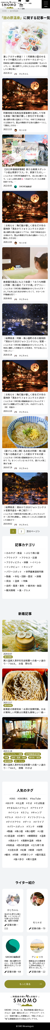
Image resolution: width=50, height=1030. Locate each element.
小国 (41, 831)
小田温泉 (10, 835)
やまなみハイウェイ (18, 807)
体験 (40, 826)
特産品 (11, 845)
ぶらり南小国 (32, 553)
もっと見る (25, 984)
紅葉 (24, 849)
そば (30, 803)
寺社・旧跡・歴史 (23, 576)
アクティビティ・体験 (17, 562)
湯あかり (14, 840)
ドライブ (39, 821)
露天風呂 (41, 854)
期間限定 (33, 835)
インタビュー (13, 566)
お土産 (20, 803)
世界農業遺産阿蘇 (34, 571)
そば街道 (40, 803)
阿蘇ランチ (27, 854)
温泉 (17, 581)
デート (28, 821)
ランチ (31, 826)
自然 (40, 849)
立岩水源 (13, 849)
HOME (4, 11)
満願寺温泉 (27, 840)
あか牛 (10, 803)
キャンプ (28, 566)
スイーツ (21, 817)
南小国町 (30, 831)
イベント (36, 562)
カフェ (25, 812)
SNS (13, 798)
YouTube (36, 798)
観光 (8, 854)
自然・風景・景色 (15, 585)
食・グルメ (24, 590)
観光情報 (10, 590)
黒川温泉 (32, 859)
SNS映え (23, 798)
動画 (8, 576)
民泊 (8, 581)
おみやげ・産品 (14, 553)
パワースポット (14, 571)
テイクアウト (14, 821)
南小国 (19, 831)
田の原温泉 (14, 11)
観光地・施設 (34, 585)
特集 (25, 581)
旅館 (39, 576)
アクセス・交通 (29, 557)
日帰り (21, 835)
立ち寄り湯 (38, 845)
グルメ (10, 817)
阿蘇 (16, 854)
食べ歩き (19, 859)
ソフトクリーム (37, 817)
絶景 (32, 849)
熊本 (39, 840)
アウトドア (11, 557)
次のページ (32, 531)
